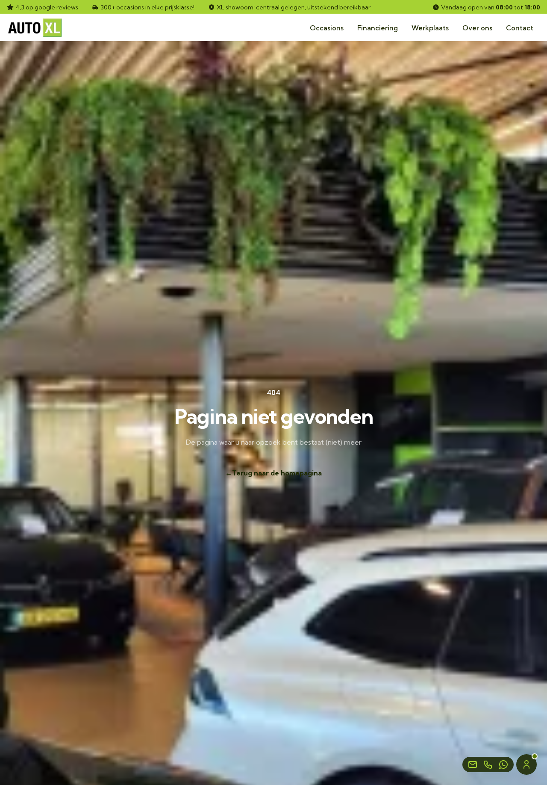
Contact (519, 28)
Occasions (327, 28)
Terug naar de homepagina (273, 473)
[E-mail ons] (473, 764)
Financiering (377, 28)
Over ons (477, 28)
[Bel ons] (488, 764)
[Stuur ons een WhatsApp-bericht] (503, 764)
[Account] (526, 764)
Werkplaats (430, 28)
